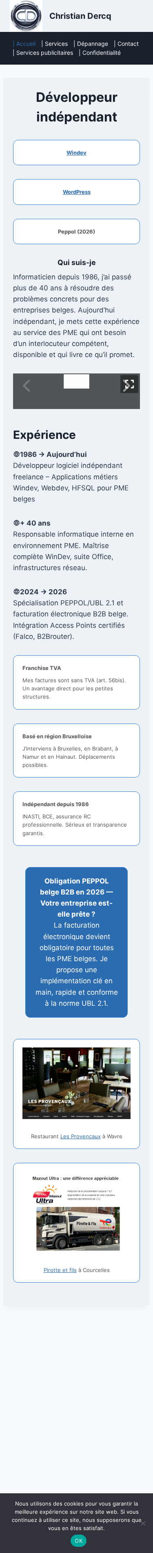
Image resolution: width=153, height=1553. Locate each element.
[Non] (143, 1523)
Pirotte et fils (60, 1270)
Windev (76, 152)
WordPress (77, 192)
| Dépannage (90, 43)
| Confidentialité (100, 52)
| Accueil (24, 43)
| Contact (126, 43)
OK (78, 1540)
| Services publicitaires (43, 52)
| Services (54, 43)
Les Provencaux (80, 1136)
